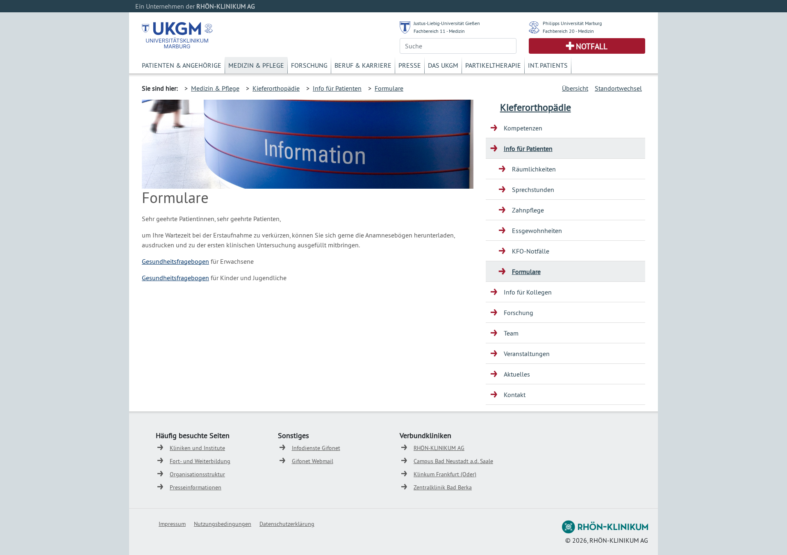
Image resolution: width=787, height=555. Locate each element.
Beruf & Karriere (362, 65)
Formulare (389, 88)
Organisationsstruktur (197, 474)
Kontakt (514, 395)
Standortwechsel (618, 88)
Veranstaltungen (527, 353)
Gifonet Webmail (312, 461)
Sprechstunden (533, 189)
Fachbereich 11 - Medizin (439, 31)
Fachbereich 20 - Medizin (568, 31)
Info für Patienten (337, 88)
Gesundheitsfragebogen (175, 261)
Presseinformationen (195, 487)
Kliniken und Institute (197, 448)
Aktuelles (517, 374)
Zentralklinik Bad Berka (443, 487)
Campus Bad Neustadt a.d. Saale (453, 461)
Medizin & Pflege (256, 65)
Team (511, 333)
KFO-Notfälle (530, 251)
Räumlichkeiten (534, 169)
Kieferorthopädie (276, 88)
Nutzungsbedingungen (222, 524)
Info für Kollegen (528, 292)
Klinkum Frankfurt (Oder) (445, 474)
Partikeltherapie (493, 65)
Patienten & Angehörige (181, 65)
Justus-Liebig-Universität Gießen (447, 23)
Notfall (591, 46)
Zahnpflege (528, 210)
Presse (409, 65)
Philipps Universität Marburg (572, 23)
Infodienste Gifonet (316, 448)
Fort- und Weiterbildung (200, 461)
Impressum (172, 524)
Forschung (309, 65)
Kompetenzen (523, 128)
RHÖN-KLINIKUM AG (439, 448)
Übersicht (575, 88)
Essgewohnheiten (537, 230)
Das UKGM (443, 65)
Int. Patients (548, 65)
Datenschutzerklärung (286, 524)
